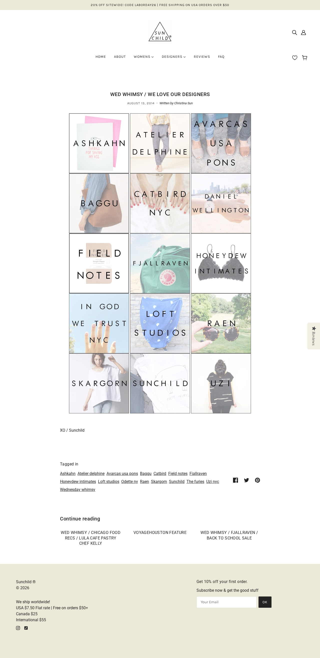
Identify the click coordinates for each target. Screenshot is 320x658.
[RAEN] (221, 323)
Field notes (178, 473)
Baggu (146, 473)
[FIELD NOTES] (99, 263)
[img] (294, 32)
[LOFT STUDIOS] (160, 323)
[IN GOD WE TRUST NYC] (99, 323)
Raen (144, 481)
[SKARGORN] (99, 383)
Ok (265, 602)
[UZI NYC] (221, 383)
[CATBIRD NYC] (160, 203)
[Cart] (305, 58)
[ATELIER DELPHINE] (160, 143)
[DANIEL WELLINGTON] (221, 203)
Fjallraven (198, 473)
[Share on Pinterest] (257, 480)
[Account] (303, 32)
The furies (195, 481)
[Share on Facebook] (235, 480)
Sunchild (176, 481)
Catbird (160, 473)
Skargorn (159, 481)
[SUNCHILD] (160, 383)
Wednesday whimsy (77, 489)
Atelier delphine (91, 473)
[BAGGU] (99, 203)
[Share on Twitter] (246, 480)
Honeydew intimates (78, 481)
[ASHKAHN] (99, 143)
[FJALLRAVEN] (160, 263)
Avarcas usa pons (122, 473)
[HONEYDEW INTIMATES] (221, 263)
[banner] (160, 32)
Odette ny (129, 481)
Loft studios (108, 481)
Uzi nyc (212, 481)
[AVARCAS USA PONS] (221, 143)
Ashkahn (68, 473)
